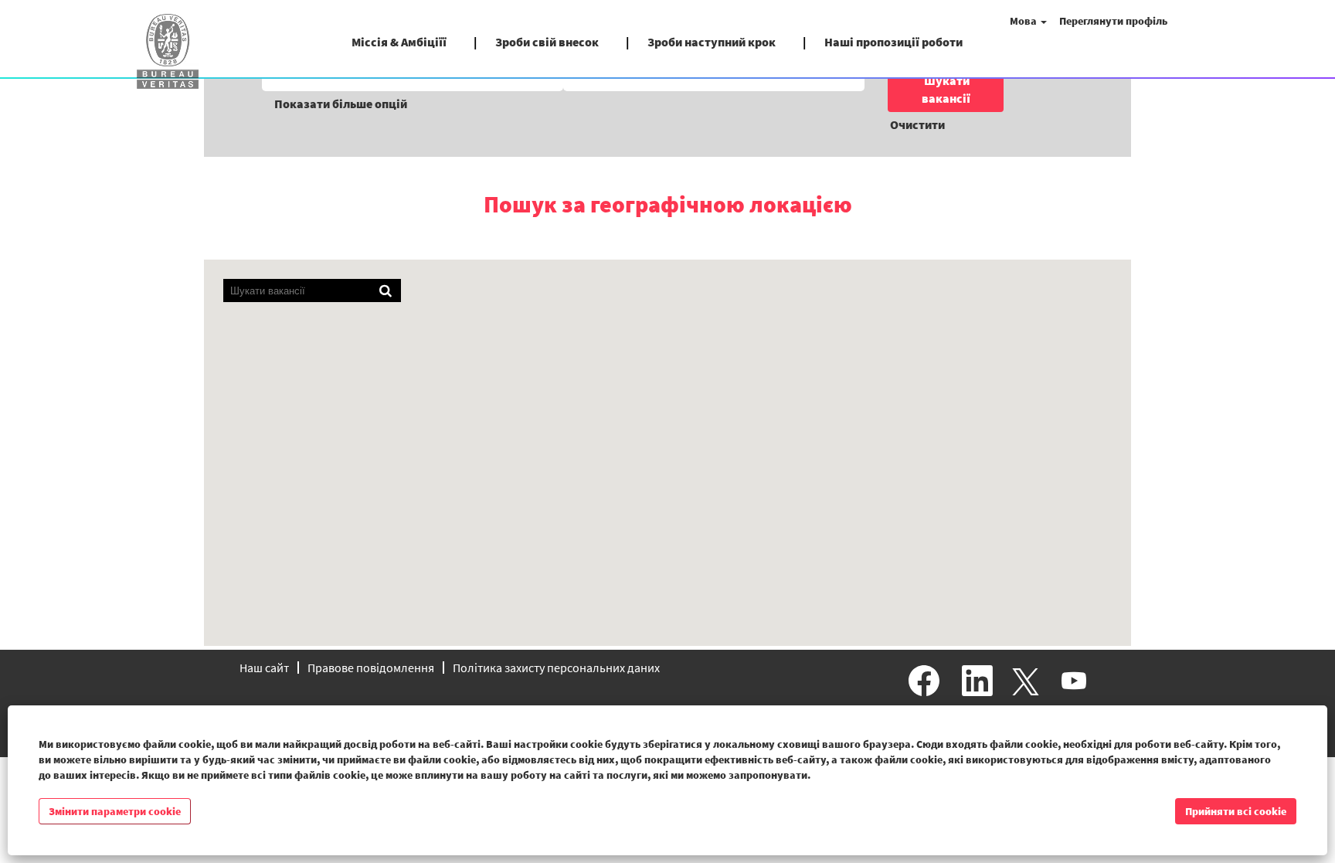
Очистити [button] (917, 124)
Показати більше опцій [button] (340, 103)
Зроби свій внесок (547, 41)
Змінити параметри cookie (115, 811)
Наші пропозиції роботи (893, 41)
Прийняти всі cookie (1235, 811)
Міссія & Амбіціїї (399, 41)
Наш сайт (264, 667)
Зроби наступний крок (711, 41)
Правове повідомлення (370, 667)
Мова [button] (1024, 21)
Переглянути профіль (1113, 21)
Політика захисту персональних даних (556, 667)
